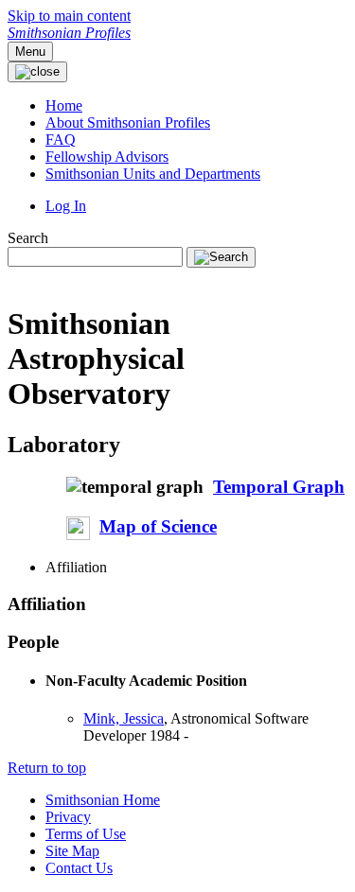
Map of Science (158, 526)
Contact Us (79, 868)
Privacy (68, 817)
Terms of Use (85, 834)
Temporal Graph (279, 487)
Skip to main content (69, 16)
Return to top (47, 768)
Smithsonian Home (102, 800)
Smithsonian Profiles (69, 33)
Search (28, 238)
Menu (30, 51)
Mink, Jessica (123, 718)
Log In (65, 206)
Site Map (72, 851)
